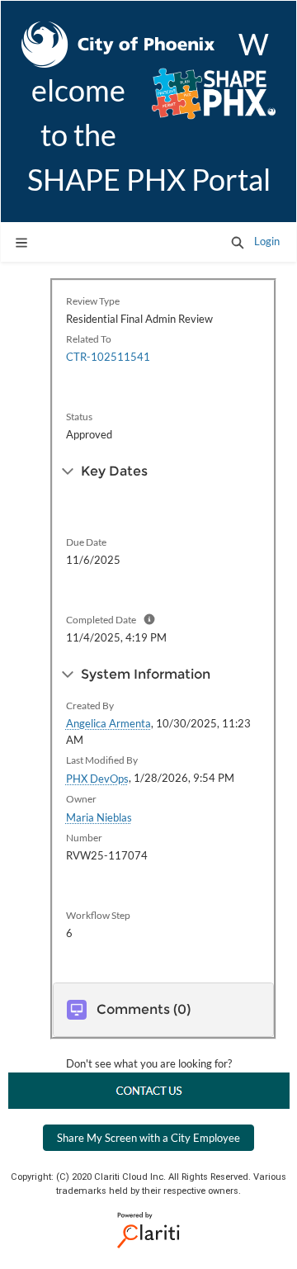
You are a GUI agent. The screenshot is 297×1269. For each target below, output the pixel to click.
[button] (237, 242)
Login (267, 241)
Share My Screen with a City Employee (148, 1137)
